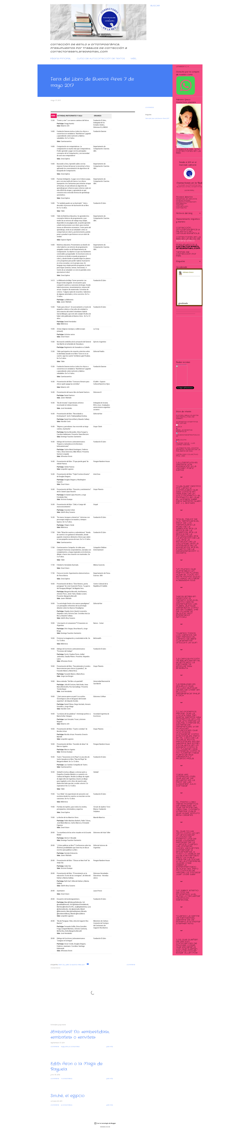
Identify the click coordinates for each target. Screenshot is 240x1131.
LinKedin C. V (182, 66)
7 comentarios (66, 1079)
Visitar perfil (189, 190)
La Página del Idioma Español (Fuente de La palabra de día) (188, 449)
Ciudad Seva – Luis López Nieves (185, 444)
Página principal (60, 59)
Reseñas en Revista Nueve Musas (186, 199)
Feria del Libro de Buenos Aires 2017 (157, 118)
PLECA (179, 426)
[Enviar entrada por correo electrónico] (88, 965)
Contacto (181, 208)
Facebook (181, 203)
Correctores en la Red (189, 183)
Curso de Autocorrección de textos (101, 59)
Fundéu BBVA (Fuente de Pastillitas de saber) (187, 417)
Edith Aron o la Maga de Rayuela (77, 1066)
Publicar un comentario (70, 1047)
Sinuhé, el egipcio (68, 1096)
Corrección (182, 206)
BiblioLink (181, 440)
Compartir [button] (149, 107)
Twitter (180, 205)
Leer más (109, 1047)
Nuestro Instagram (186, 202)
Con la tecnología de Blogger (106, 1123)
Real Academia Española (184, 430)
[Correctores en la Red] (181, 385)
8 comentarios (66, 1105)
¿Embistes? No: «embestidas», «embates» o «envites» (80, 1034)
